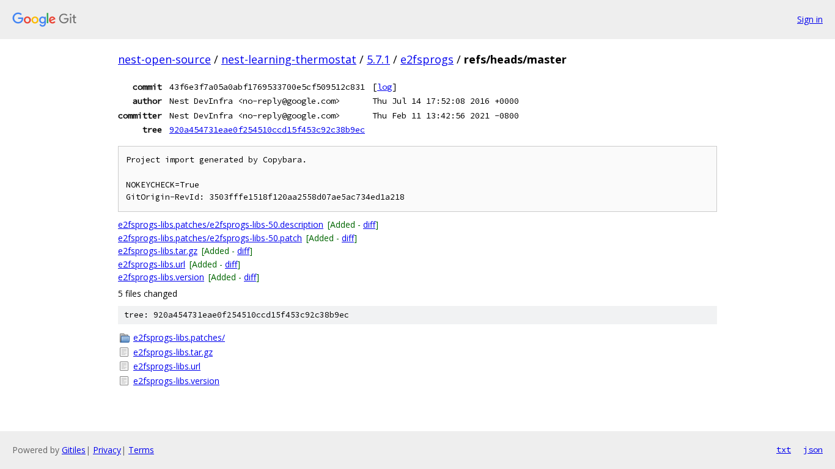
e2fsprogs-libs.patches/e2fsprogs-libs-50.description (220, 224)
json (813, 449)
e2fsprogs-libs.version (161, 277)
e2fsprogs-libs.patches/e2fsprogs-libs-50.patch (210, 238)
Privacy (107, 450)
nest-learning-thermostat (288, 59)
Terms (141, 450)
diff (369, 224)
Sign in (810, 19)
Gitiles (74, 450)
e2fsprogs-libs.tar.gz (157, 250)
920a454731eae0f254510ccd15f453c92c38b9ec (267, 129)
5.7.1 (378, 59)
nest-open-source (164, 59)
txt (783, 449)
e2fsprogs (427, 59)
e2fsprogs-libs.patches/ (179, 337)
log (384, 86)
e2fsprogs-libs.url (151, 264)
